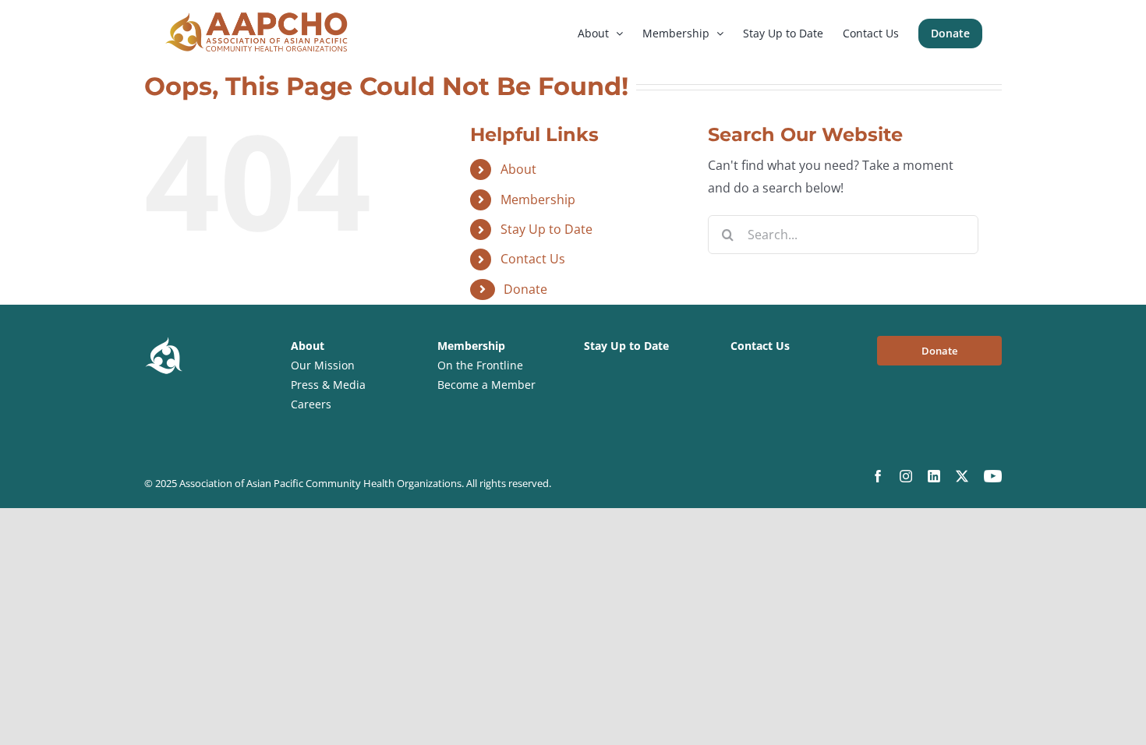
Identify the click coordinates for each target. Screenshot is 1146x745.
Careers (311, 404)
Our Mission (323, 365)
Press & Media (328, 384)
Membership (537, 199)
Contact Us (532, 258)
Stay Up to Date (546, 229)
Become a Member (486, 384)
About (518, 169)
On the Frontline (480, 365)
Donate (525, 289)
